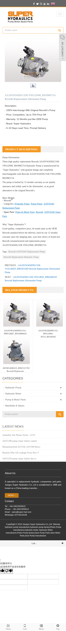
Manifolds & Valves (14, 405)
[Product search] (60, 414)
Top (58, 629)
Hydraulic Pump (33, 166)
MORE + (11, 495)
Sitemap (56, 524)
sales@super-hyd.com (21, 512)
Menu (41, 629)
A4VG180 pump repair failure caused (19, 441)
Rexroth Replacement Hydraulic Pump (21, 257)
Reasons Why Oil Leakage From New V (20, 453)
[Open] (62, 47)
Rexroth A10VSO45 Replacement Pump (26, 251)
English (59, 3)
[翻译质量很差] (9, 571)
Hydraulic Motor (13, 393)
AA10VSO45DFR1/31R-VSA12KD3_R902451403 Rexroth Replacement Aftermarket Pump (32, 268)
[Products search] (59, 30)
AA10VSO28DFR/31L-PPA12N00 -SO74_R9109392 (48, 333)
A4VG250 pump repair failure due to (19, 458)
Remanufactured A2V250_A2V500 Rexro (21, 447)
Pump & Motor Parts (15, 399)
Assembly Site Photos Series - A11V (18, 435)
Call (25, 629)
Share (8, 629)
